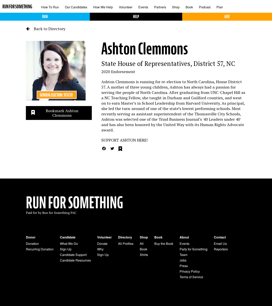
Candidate (67, 237)
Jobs (183, 260)
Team (183, 254)
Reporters (221, 249)
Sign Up (65, 249)
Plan (219, 7)
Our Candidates (76, 7)
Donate (102, 243)
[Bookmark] (120, 149)
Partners (160, 7)
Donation (32, 243)
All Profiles (125, 243)
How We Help (103, 7)
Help (136, 16)
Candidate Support (73, 254)
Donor (30, 237)
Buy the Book (163, 243)
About (184, 237)
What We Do (69, 243)
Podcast (204, 7)
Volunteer (125, 7)
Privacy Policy (190, 271)
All (142, 243)
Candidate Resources (75, 260)
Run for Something (17, 6)
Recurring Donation (40, 249)
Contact (220, 237)
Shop (176, 7)
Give (227, 16)
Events (143, 7)
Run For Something (74, 203)
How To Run (50, 7)
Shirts (144, 254)
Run (45, 16)
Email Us (220, 243)
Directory (125, 237)
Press (184, 266)
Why (100, 249)
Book (189, 7)
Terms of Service (191, 277)
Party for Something (193, 249)
